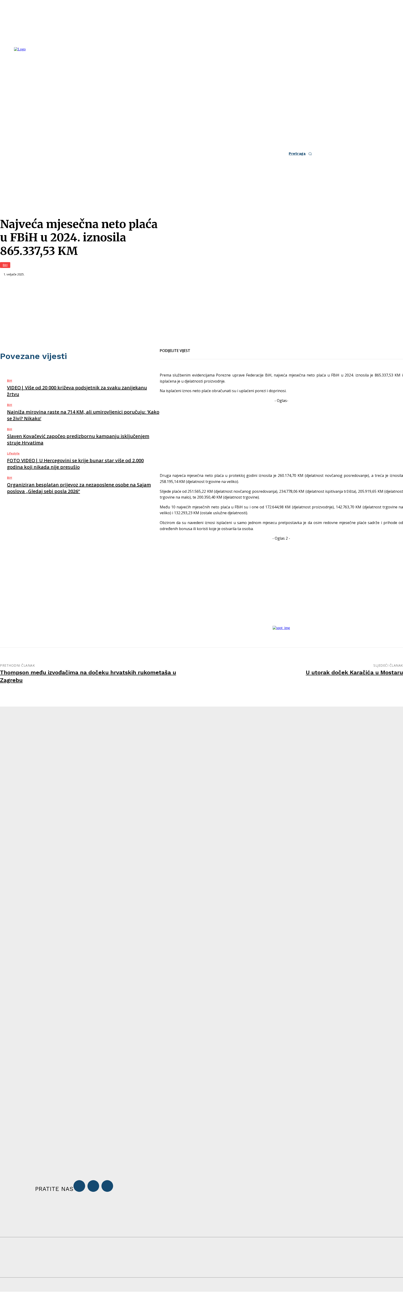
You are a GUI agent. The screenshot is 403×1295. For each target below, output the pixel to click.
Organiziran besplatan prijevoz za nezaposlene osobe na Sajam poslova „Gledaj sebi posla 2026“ (79, 488)
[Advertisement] (281, 436)
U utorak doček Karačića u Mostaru (354, 672)
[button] (301, 153)
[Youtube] (107, 1186)
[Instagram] (93, 1186)
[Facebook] (198, 347)
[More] (249, 348)
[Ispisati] (231, 347)
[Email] (214, 347)
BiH (5, 265)
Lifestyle (13, 453)
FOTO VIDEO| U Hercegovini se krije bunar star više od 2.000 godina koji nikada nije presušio (75, 463)
